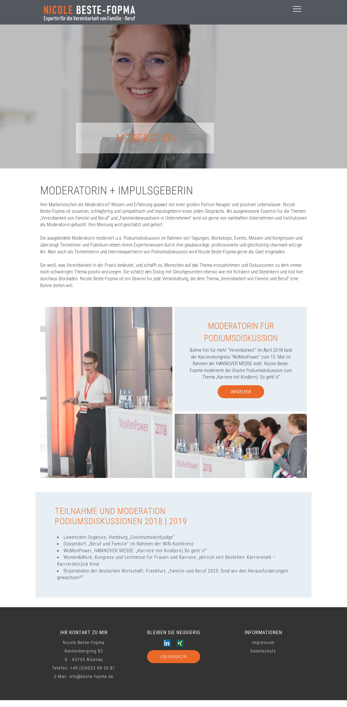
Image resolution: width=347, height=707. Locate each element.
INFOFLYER (241, 391)
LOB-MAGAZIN (173, 656)
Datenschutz (263, 650)
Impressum (263, 642)
